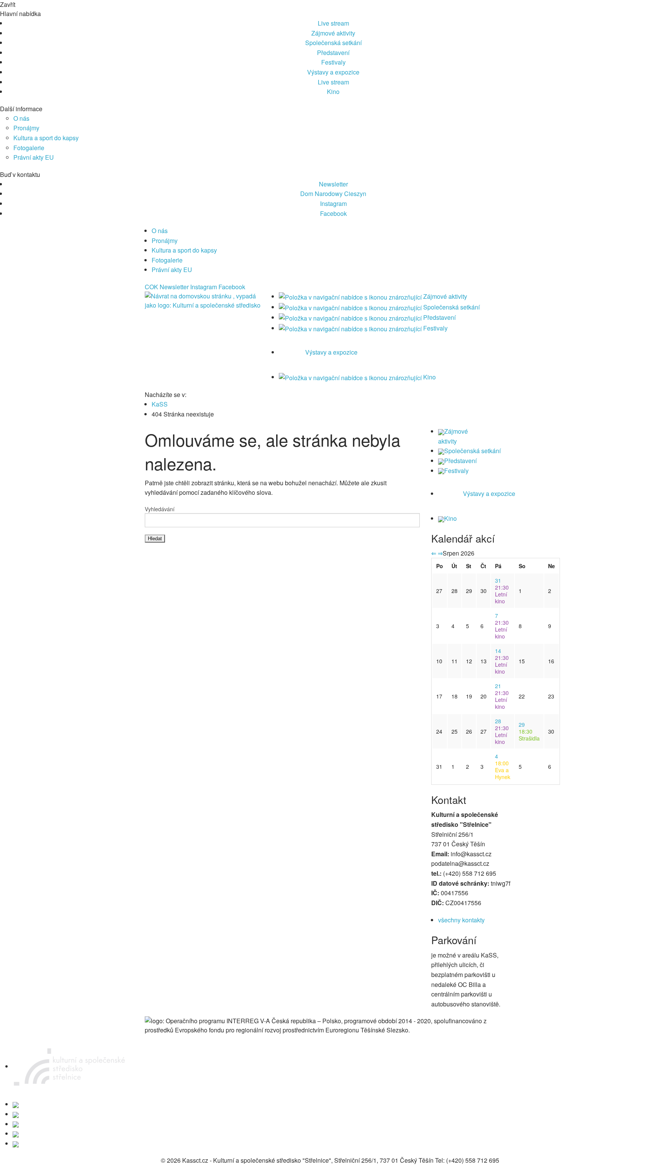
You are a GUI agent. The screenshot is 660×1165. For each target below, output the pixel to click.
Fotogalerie (28, 147)
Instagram (333, 203)
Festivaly (333, 62)
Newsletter (333, 184)
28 (498, 721)
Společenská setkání (333, 42)
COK (151, 286)
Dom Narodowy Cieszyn (333, 193)
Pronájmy (26, 127)
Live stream (333, 23)
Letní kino (502, 594)
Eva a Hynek (502, 770)
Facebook (333, 213)
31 (498, 580)
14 (498, 651)
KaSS (160, 404)
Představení (333, 52)
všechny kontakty (461, 919)
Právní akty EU (33, 157)
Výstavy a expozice (333, 72)
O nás (21, 118)
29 (522, 724)
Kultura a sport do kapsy (46, 137)
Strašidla (529, 735)
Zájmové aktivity (333, 33)
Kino (333, 91)
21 (498, 686)
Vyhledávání (160, 509)
